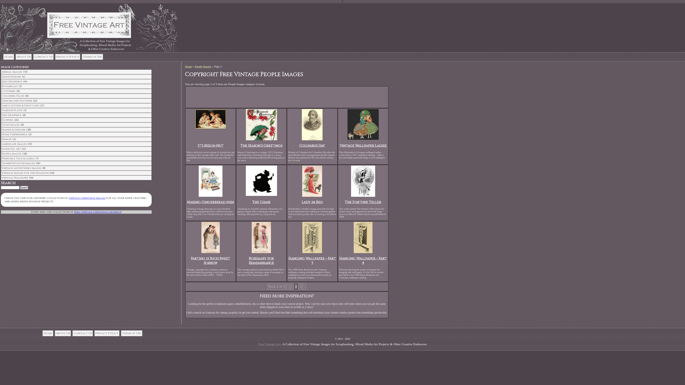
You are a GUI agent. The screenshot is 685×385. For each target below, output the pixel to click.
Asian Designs (11, 76)
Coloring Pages (13, 96)
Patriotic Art (11, 149)
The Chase (261, 202)
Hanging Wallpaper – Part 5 (312, 260)
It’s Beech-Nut (211, 145)
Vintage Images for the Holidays (25, 173)
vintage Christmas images (86, 198)
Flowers (7, 120)
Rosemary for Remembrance (261, 260)
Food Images (11, 125)
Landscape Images (14, 144)
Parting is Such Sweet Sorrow (210, 260)
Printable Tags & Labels (18, 158)
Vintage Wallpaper (15, 177)
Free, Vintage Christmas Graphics (97, 212)
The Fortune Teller (363, 202)
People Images (203, 66)
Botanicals (10, 86)
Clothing (9, 91)
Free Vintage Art (269, 344)
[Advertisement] (287, 98)
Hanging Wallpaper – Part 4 (363, 260)
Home (8, 57)
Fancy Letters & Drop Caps (20, 105)
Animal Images (12, 72)
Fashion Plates (12, 110)
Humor (7, 139)
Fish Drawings (11, 115)
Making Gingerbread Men (210, 202)
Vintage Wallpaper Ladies (363, 145)
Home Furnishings (14, 134)
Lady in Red (312, 202)
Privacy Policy (67, 57)
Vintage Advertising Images (21, 168)
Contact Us (43, 57)
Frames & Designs (13, 129)
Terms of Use (92, 57)
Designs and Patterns (17, 100)
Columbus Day (312, 145)
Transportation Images (18, 163)
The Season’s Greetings (261, 145)
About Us (24, 57)
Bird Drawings (12, 81)
